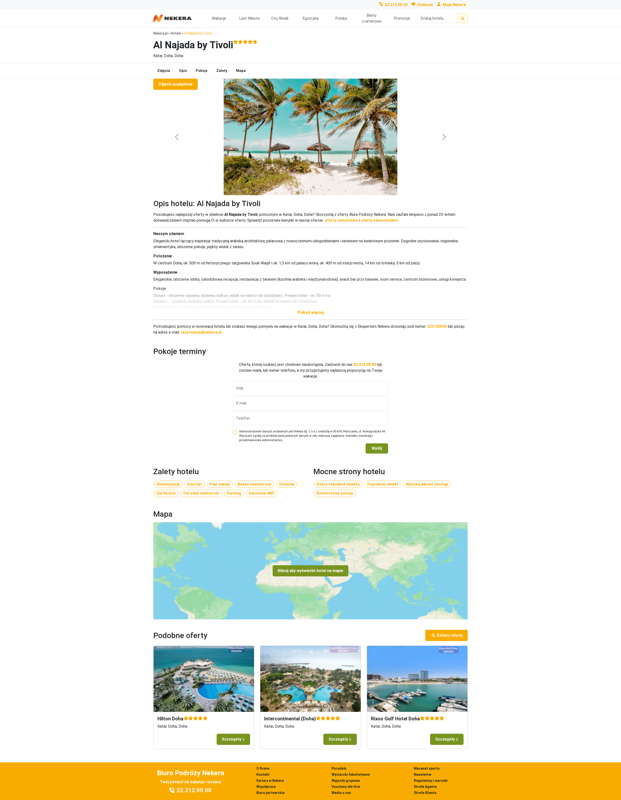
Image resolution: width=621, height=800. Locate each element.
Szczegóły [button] (231, 739)
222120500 (437, 326)
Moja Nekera (454, 4)
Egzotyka (310, 18)
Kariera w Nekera (270, 781)
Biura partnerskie (270, 793)
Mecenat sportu (427, 768)
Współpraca (266, 787)
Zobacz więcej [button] (449, 635)
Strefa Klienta (425, 793)
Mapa (241, 70)
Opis (183, 70)
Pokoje (201, 70)
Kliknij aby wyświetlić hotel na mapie (310, 570)
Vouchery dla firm (346, 787)
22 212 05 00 (396, 4)
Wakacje (219, 18)
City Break (280, 18)
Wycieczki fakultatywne (351, 774)
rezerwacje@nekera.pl (201, 332)
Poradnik (339, 768)
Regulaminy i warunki (431, 781)
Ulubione (425, 4)
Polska (341, 18)
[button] (310, 312)
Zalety (221, 70)
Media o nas (341, 793)
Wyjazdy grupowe (346, 781)
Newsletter (423, 774)
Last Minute (249, 18)
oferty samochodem (379, 220)
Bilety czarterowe (371, 18)
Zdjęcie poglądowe (175, 84)
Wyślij (377, 448)
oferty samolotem (341, 220)
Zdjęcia (163, 70)
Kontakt (263, 774)
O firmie (262, 768)
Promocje (402, 18)
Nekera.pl (160, 33)
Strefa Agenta (425, 787)
